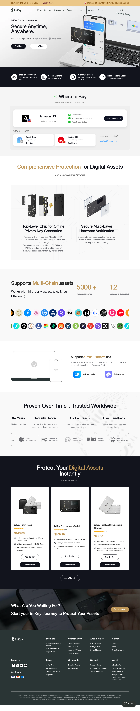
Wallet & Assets (56, 10)
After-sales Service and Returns (119, 679)
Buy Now (30, 143)
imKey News (50, 665)
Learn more (103, 3)
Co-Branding (73, 668)
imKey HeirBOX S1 (53, 648)
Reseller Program (74, 665)
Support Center (96, 665)
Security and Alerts (53, 671)
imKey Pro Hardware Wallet (67, 526)
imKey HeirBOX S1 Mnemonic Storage (108, 526)
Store (100, 10)
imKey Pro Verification (98, 668)
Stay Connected (118, 650)
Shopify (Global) (74, 643)
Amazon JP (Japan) (75, 650)
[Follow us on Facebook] (13, 665)
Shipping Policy (117, 675)
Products (41, 10)
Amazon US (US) (74, 647)
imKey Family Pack (23, 525)
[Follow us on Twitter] (17, 665)
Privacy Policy (117, 671)
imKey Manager (96, 650)
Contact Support (108, 141)
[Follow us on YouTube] (21, 665)
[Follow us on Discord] (25, 665)
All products (50, 652)
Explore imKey (51, 668)
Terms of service (118, 668)
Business (90, 10)
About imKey (117, 665)
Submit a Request (96, 671)
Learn (80, 10)
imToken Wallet (95, 643)
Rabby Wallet (95, 647)
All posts (49, 675)
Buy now (18, 46)
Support (71, 10)
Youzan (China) (73, 653)
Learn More (38, 46)
